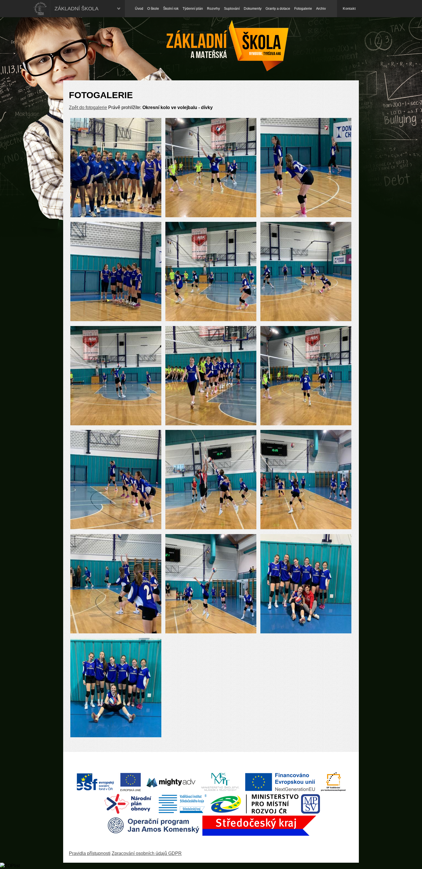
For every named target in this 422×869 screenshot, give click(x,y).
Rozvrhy (213, 9)
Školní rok (171, 9)
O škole (153, 9)
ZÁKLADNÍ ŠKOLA (76, 8)
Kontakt (349, 9)
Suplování (232, 9)
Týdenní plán (193, 9)
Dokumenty (253, 9)
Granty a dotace (278, 9)
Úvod (139, 9)
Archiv (321, 9)
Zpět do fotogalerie (88, 107)
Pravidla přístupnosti (90, 853)
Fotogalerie (303, 9)
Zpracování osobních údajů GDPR (147, 853)
